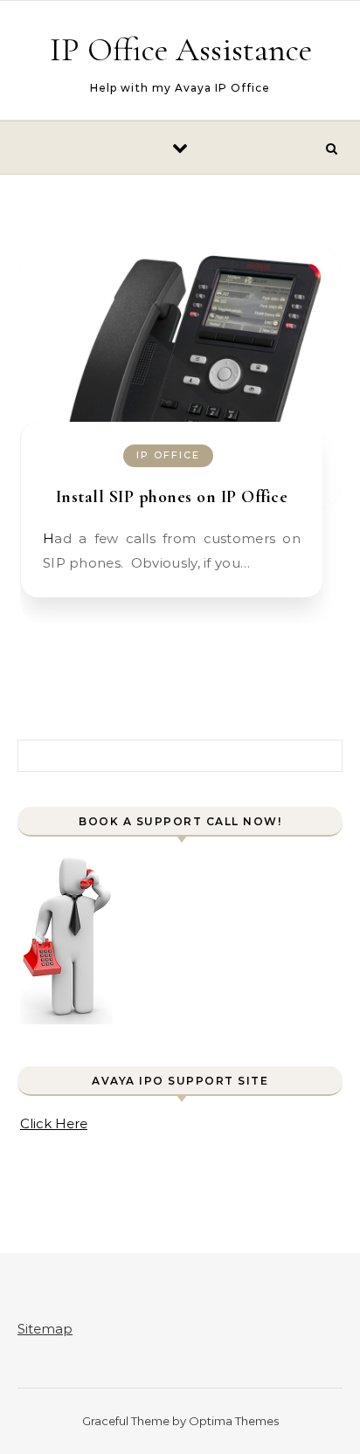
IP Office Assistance (181, 50)
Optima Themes (234, 1421)
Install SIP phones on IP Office (172, 496)
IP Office (168, 455)
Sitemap (45, 1328)
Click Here (53, 1123)
